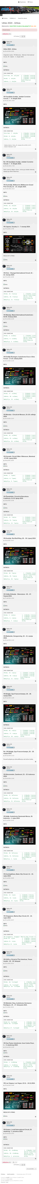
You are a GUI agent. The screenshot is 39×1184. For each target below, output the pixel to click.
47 (30, 26)
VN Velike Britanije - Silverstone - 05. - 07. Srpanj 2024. (17, 595)
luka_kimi (33, 26)
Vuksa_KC (9, 41)
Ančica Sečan (9, 1179)
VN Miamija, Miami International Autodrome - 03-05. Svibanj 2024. (18, 316)
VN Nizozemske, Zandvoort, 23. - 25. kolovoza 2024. (19, 775)
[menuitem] (3, 1182)
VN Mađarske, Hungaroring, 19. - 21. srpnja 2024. (18, 637)
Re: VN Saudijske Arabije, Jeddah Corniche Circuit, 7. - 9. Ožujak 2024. (18, 163)
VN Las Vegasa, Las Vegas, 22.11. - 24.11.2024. (19, 1083)
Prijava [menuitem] (31, 2)
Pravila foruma (6, 30)
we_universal (6, 1180)
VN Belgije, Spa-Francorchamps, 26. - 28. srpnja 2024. (17, 694)
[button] (24, 36)
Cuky (23, 26)
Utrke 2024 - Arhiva (11, 23)
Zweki (11, 26)
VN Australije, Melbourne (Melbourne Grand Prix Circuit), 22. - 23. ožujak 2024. (18, 185)
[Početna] (19, 10)
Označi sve (10, 73)
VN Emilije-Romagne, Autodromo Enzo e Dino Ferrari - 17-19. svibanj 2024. (19, 357)
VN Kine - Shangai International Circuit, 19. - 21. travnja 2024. (18, 274)
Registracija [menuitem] (23, 2)
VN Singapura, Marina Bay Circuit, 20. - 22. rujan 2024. (17, 917)
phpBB (7, 1177)
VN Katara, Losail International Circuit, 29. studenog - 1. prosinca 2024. (17, 1130)
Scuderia (19, 26)
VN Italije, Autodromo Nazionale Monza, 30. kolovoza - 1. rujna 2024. (18, 817)
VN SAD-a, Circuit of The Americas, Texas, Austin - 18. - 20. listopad (17, 960)
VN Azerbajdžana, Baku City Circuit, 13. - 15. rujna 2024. (18, 875)
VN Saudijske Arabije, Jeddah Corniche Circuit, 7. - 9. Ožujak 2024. (16, 97)
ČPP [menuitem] (1, 15)
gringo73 (27, 26)
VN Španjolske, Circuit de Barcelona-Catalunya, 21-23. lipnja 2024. (16, 497)
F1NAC (15, 26)
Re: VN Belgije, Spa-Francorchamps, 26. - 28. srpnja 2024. (18, 752)
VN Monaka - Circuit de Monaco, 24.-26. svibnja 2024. (19, 415)
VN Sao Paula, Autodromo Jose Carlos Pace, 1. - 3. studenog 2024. (18, 1044)
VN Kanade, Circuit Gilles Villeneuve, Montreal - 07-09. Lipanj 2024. (19, 457)
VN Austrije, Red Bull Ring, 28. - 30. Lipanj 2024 (19, 538)
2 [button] (22, 36)
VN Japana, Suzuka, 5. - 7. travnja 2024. (16, 226)
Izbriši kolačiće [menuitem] (10, 1174)
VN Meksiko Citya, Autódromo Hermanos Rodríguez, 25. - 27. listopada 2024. (17, 1004)
